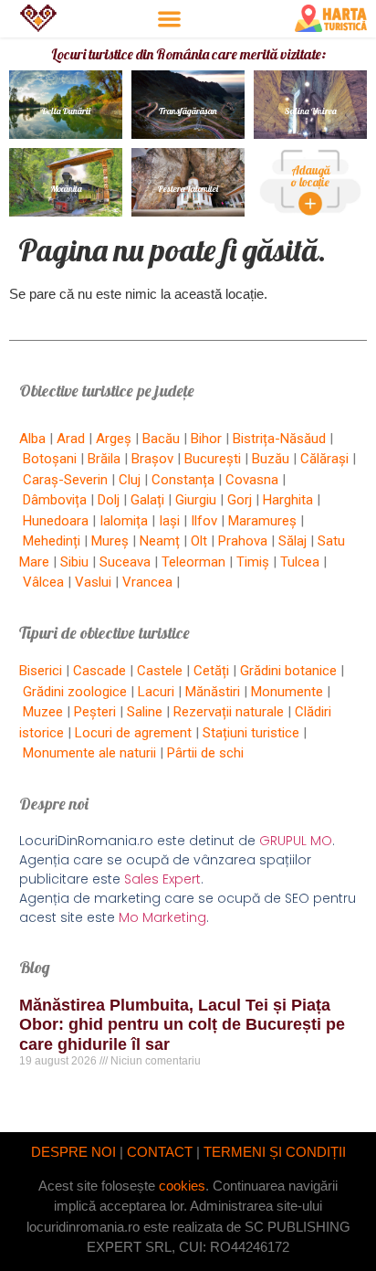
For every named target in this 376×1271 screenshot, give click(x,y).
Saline (144, 712)
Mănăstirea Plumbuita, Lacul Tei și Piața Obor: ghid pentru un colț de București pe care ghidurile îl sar (182, 1025)
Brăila (104, 458)
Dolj (109, 500)
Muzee (43, 712)
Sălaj (292, 541)
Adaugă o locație (310, 176)
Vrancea (147, 582)
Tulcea (299, 562)
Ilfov (204, 521)
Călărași (324, 458)
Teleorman (193, 562)
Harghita (288, 500)
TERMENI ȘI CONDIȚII (275, 1152)
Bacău (161, 438)
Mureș (110, 541)
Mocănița (66, 189)
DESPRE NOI (73, 1152)
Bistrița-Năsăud (279, 438)
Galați (147, 500)
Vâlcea (43, 582)
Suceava (125, 562)
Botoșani (50, 458)
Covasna (251, 479)
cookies (182, 1185)
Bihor (206, 438)
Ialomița (123, 521)
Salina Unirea (311, 111)
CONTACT (160, 1152)
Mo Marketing (162, 917)
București (212, 458)
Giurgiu (195, 500)
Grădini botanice (288, 670)
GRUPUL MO (295, 840)
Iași (169, 521)
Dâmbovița (55, 500)
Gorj (239, 500)
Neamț (160, 541)
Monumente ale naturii (89, 753)
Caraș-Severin (65, 479)
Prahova (242, 541)
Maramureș (262, 521)
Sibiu (74, 562)
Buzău (270, 458)
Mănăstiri (212, 691)
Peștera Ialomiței (188, 189)
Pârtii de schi (205, 753)
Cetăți (211, 670)
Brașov (152, 458)
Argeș (113, 438)
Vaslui (93, 582)
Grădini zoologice (75, 691)
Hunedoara (56, 521)
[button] (169, 18)
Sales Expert (162, 879)
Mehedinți (51, 541)
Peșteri (95, 712)
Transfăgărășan (188, 111)
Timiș (252, 562)
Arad (71, 438)
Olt (199, 541)
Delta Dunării (66, 111)
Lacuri (156, 691)
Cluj (130, 479)
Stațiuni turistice (251, 733)
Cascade (99, 670)
